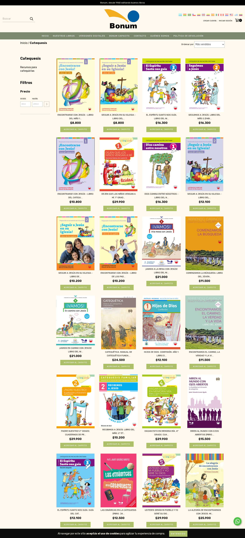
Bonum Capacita (119, 36)
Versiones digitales (92, 36)
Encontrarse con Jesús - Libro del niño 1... (75, 117)
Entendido (178, 533)
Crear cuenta (209, 21)
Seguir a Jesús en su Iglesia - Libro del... (119, 117)
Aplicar (46, 104)
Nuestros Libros (64, 36)
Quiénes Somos (159, 36)
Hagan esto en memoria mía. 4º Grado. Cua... (161, 433)
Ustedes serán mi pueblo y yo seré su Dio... (161, 512)
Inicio (45, 36)
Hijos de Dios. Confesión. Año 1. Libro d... (161, 354)
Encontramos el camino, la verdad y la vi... (204, 354)
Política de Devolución (188, 36)
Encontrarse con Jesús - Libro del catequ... (75, 196)
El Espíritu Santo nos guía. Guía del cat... (75, 512)
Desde (23, 99)
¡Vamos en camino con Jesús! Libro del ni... (75, 350)
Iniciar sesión (225, 21)
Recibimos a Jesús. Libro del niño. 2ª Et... (118, 431)
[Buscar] (31, 19)
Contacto (140, 36)
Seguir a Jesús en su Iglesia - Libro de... (75, 275)
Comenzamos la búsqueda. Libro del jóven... (204, 275)
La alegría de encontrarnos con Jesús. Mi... (204, 512)
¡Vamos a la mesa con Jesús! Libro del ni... (161, 271)
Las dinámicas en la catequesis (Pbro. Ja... (118, 512)
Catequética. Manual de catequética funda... (118, 354)
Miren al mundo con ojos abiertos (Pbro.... (204, 433)
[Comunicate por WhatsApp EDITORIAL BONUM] (237, 521)
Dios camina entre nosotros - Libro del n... (161, 196)
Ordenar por (187, 44)
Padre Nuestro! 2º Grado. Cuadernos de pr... (75, 433)
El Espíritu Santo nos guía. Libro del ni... (161, 117)
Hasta (35, 99)
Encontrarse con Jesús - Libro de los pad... (118, 275)
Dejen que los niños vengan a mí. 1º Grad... (119, 196)
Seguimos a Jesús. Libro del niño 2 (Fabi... (204, 117)
